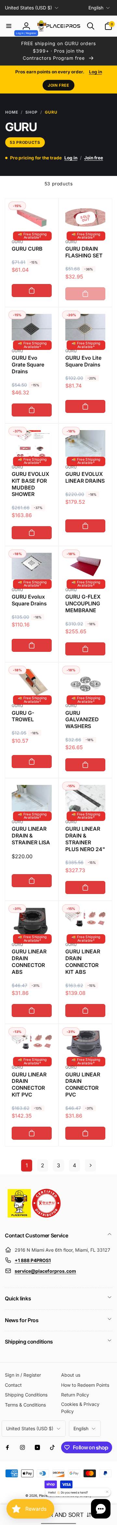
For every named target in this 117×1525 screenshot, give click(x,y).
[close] (107, 1491)
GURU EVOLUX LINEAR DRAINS (85, 477)
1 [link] (27, 1165)
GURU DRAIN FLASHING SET (84, 252)
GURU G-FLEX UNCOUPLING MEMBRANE (82, 603)
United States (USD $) (28, 7)
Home (11, 112)
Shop (31, 112)
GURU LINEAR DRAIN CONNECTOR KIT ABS (82, 961)
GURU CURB (27, 248)
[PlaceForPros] (34, 1217)
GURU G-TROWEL (23, 716)
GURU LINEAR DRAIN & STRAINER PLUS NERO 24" (85, 838)
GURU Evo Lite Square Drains (83, 361)
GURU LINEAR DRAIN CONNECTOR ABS (29, 961)
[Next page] (90, 1165)
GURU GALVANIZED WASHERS (82, 720)
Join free (58, 85)
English (95, 7)
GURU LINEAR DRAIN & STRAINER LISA (31, 835)
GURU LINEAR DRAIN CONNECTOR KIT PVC (29, 1084)
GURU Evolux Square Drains (29, 600)
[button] (9, 26)
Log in (95, 71)
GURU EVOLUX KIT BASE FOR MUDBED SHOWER (30, 484)
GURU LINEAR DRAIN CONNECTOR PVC (82, 1084)
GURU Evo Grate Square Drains (28, 364)
